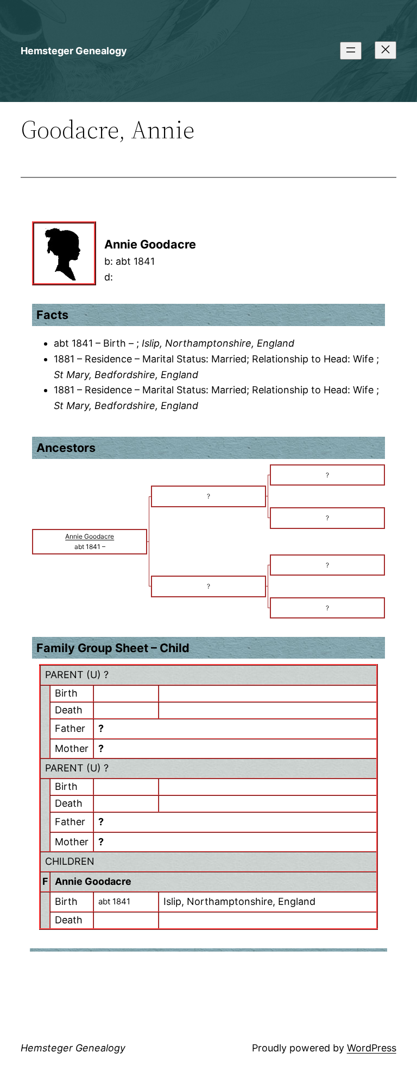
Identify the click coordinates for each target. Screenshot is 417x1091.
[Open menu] (351, 51)
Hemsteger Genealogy (74, 50)
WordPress (371, 1048)
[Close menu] (385, 50)
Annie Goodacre (93, 881)
